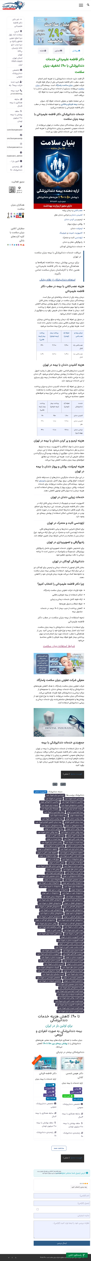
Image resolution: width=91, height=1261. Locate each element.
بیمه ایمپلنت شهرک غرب (58, 815)
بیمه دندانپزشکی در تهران (74, 825)
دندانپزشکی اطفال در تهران (73, 903)
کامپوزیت (78, 233)
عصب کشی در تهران (53, 930)
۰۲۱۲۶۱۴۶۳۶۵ (16, 94)
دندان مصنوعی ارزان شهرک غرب (49, 876)
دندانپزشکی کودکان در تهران (45, 920)
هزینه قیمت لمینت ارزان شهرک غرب (71, 1008)
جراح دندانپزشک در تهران (48, 856)
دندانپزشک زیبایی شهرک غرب (53, 896)
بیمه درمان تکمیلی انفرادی (74, 822)
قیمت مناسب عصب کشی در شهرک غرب (69, 947)
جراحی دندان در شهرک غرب (73, 866)
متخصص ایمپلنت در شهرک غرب (50, 981)
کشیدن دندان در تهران (75, 964)
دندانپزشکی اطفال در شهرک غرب (50, 903)
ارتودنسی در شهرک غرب (54, 798)
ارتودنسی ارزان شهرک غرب (55, 795)
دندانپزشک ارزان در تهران (52, 879)
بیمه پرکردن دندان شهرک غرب (52, 819)
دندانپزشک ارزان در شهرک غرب (49, 883)
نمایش (66, 774)
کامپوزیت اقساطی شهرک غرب (73, 954)
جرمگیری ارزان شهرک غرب (54, 873)
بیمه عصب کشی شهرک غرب (73, 839)
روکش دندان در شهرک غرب (73, 927)
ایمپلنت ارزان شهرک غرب (49, 805)
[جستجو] (87, 5)
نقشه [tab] (42, 50)
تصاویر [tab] (57, 50)
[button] (37, 31)
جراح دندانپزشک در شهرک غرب (72, 859)
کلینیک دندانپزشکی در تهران (73, 971)
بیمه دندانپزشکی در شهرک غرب (51, 825)
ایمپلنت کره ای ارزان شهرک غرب (72, 808)
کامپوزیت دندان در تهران (74, 957)
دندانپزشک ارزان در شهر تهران (73, 883)
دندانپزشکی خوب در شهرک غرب (51, 910)
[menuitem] (87, 5)
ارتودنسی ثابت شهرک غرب (74, 798)
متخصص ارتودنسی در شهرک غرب (48, 977)
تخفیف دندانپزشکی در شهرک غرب (71, 852)
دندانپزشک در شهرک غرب (74, 896)
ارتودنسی (78, 237)
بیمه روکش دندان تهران (74, 829)
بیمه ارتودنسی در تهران (75, 812)
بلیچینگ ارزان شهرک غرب (49, 808)
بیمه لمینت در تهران (54, 839)
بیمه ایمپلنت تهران (76, 815)
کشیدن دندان (76, 215)
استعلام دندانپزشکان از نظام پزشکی (57, 280)
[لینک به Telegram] (8, 1257)
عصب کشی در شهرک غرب (74, 933)
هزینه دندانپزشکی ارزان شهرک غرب (71, 987)
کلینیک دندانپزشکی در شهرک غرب (49, 971)
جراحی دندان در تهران (56, 862)
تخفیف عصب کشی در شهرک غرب (71, 856)
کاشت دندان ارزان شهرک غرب (73, 950)
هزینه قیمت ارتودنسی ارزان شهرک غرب (70, 991)
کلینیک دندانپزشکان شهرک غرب (48, 967)
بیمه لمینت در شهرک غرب (74, 842)
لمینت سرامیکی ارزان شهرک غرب (53, 974)
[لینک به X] (16, 1257)
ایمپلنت (79, 228)
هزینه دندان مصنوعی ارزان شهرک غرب (70, 984)
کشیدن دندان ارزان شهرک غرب (49, 960)
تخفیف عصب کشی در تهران (47, 852)
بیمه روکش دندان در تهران (54, 829)
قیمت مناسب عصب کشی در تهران (71, 944)
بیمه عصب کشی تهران (75, 835)
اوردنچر (42, 480)
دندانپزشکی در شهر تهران (74, 913)
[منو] (82, 5)
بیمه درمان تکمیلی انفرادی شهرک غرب (48, 822)
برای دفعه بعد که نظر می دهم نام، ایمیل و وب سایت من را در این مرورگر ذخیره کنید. (49, 1172)
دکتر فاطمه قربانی (47, 1073)
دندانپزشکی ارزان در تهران (74, 900)
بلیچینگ (63, 233)
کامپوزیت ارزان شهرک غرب (51, 950)
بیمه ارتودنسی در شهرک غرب (54, 812)
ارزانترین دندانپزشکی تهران (49, 802)
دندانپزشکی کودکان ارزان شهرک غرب (70, 920)
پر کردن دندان (70, 219)
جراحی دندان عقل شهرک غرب (73, 869)
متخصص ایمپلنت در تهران (73, 981)
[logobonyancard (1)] (13, 5)
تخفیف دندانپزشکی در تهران (47, 849)
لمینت (71, 233)
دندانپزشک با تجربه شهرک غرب (50, 886)
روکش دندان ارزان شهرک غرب (46, 923)
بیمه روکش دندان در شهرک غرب (72, 832)
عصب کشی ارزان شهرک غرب (73, 930)
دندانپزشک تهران (77, 890)
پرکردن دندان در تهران (75, 846)
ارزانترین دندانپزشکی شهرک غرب (72, 805)
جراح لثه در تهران (53, 859)
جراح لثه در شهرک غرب (75, 862)
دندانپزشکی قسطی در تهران (73, 917)
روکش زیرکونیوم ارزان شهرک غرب (50, 927)
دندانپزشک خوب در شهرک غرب (72, 893)
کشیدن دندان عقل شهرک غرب (72, 967)
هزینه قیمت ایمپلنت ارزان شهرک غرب (70, 994)
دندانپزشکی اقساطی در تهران (73, 906)
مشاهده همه (59, 1148)
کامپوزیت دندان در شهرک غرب (51, 957)
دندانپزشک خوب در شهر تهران (58, 890)
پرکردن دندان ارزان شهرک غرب (51, 842)
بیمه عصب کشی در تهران (55, 835)
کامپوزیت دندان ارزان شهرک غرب (48, 954)
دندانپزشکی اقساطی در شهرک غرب (48, 906)
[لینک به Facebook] (12, 1257)
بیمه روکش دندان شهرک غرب (48, 832)
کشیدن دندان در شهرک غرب (54, 964)
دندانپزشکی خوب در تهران (74, 910)
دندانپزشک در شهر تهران (50, 893)
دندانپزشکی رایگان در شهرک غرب (51, 913)
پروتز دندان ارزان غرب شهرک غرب (71, 849)
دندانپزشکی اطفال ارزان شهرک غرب (50, 900)
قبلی (63, 784)
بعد (55, 784)
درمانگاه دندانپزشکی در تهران (73, 876)
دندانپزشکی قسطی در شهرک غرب (49, 917)
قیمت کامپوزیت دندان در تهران (72, 937)
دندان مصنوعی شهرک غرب (74, 879)
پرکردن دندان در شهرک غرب (54, 846)
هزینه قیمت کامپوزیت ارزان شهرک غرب (69, 1004)
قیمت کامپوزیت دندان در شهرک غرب (70, 940)
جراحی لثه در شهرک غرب (74, 873)
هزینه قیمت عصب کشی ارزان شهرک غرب (69, 1001)
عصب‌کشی (78, 210)
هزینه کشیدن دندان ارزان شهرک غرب (70, 1011)
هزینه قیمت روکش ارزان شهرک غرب (71, 998)
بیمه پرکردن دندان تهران (74, 819)
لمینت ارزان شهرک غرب (75, 974)
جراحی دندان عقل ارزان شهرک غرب (49, 866)
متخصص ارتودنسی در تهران (73, 977)
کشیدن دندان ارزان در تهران (73, 960)
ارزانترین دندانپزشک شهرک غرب (72, 802)
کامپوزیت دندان (40, 792)
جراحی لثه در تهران (53, 869)
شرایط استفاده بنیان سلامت (59, 646)
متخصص (37, 1060)
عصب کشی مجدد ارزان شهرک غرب (50, 933)
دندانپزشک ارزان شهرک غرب (73, 886)
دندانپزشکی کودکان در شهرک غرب (71, 923)
